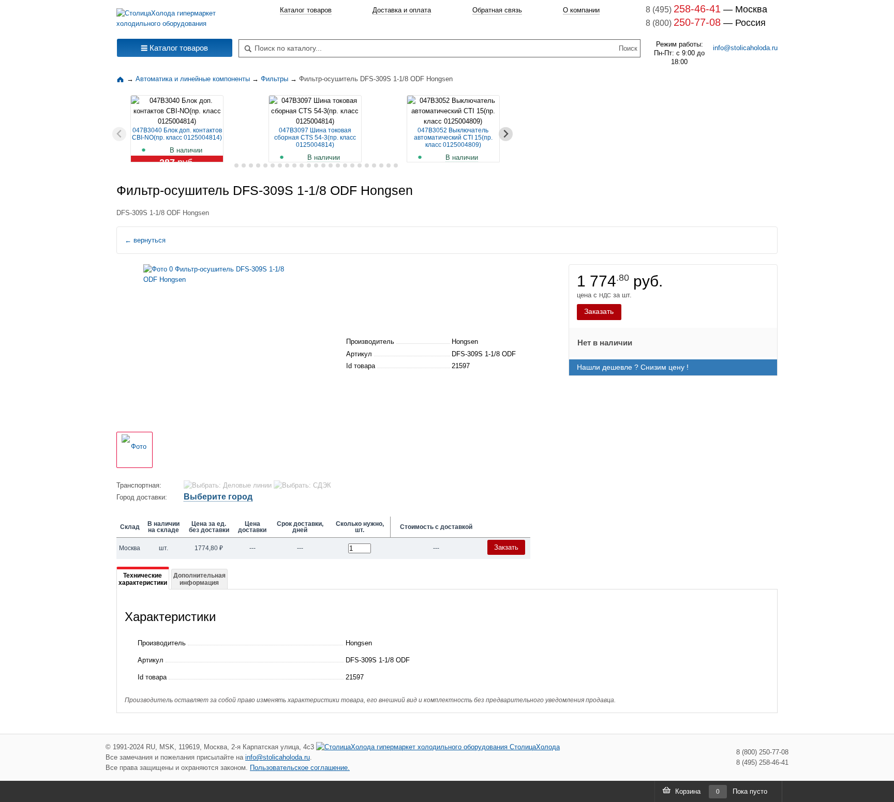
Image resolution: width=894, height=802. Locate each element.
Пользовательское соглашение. (300, 767)
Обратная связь (497, 10)
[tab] (229, 166)
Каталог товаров (306, 10)
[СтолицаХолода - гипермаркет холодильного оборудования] (174, 16)
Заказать (599, 311)
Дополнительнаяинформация (199, 579)
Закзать (506, 547)
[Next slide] (506, 134)
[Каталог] (121, 79)
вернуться (145, 240)
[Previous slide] (119, 134)
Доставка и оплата (402, 10)
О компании (581, 10)
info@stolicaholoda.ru (745, 48)
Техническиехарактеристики (142, 579)
